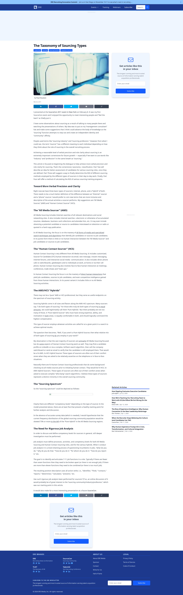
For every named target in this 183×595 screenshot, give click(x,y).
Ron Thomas (116, 413)
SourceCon (91, 490)
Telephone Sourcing (66, 50)
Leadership (37, 50)
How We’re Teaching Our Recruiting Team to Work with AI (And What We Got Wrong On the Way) (129, 400)
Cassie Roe (115, 422)
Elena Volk (115, 404)
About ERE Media (99, 558)
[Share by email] (86, 106)
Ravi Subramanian (118, 431)
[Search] (147, 7)
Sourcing (45, 50)
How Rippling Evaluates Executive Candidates (129, 391)
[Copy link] (101, 106)
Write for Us (97, 570)
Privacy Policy (128, 558)
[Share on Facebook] (56, 106)
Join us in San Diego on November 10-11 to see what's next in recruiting (91, 2)
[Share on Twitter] (71, 106)
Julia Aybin (115, 393)
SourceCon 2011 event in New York (63, 112)
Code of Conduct (129, 566)
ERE (34, 558)
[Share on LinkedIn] (41, 106)
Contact (96, 566)
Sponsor (96, 562)
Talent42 (66, 567)
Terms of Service (129, 562)
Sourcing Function (54, 50)
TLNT (35, 567)
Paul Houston (41, 98)
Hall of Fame (97, 574)
